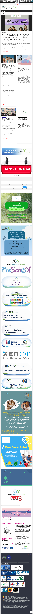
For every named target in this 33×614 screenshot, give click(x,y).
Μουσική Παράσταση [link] (5, 40)
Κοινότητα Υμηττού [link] (21, 40)
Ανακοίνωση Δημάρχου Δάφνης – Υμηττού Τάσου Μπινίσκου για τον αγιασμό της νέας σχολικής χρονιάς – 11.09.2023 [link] (8, 121)
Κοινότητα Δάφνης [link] (6, 75)
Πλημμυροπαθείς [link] (28, 72)
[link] (32, 1)
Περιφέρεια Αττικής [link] (16, 40)
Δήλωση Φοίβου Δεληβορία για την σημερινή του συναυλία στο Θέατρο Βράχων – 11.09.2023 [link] (24, 68)
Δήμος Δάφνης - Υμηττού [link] (11, 40)
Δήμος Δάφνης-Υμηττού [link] (14, 596)
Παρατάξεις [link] (19, 128)
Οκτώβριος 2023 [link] (23, 128)
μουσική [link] (5, 41)
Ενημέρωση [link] (15, 41)
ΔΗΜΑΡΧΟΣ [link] (4, 117)
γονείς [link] (9, 124)
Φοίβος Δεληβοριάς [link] (21, 73)
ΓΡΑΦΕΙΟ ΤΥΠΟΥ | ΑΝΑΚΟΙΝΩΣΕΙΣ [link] (22, 117)
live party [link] (18, 41)
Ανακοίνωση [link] (21, 41)
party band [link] (7, 41)
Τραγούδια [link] (10, 75)
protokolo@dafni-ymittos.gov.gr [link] (22, 597)
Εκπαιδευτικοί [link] (7, 124)
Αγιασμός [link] (4, 124)
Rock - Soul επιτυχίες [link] (11, 41)
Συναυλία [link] (25, 73)
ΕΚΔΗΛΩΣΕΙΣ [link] (4, 32)
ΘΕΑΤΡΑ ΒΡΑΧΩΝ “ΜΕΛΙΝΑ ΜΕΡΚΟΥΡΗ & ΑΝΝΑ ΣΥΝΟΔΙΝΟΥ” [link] (23, 64)
